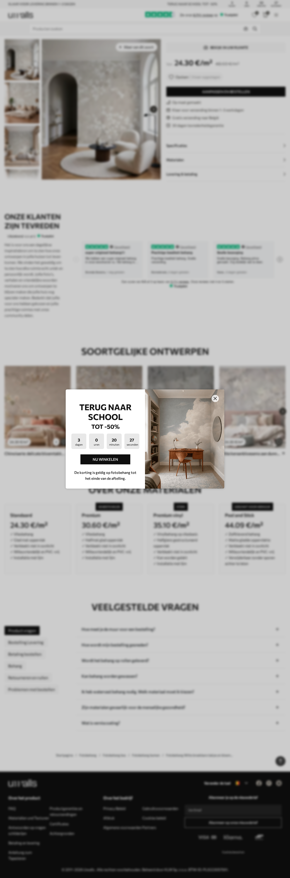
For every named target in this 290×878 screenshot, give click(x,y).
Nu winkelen (105, 459)
